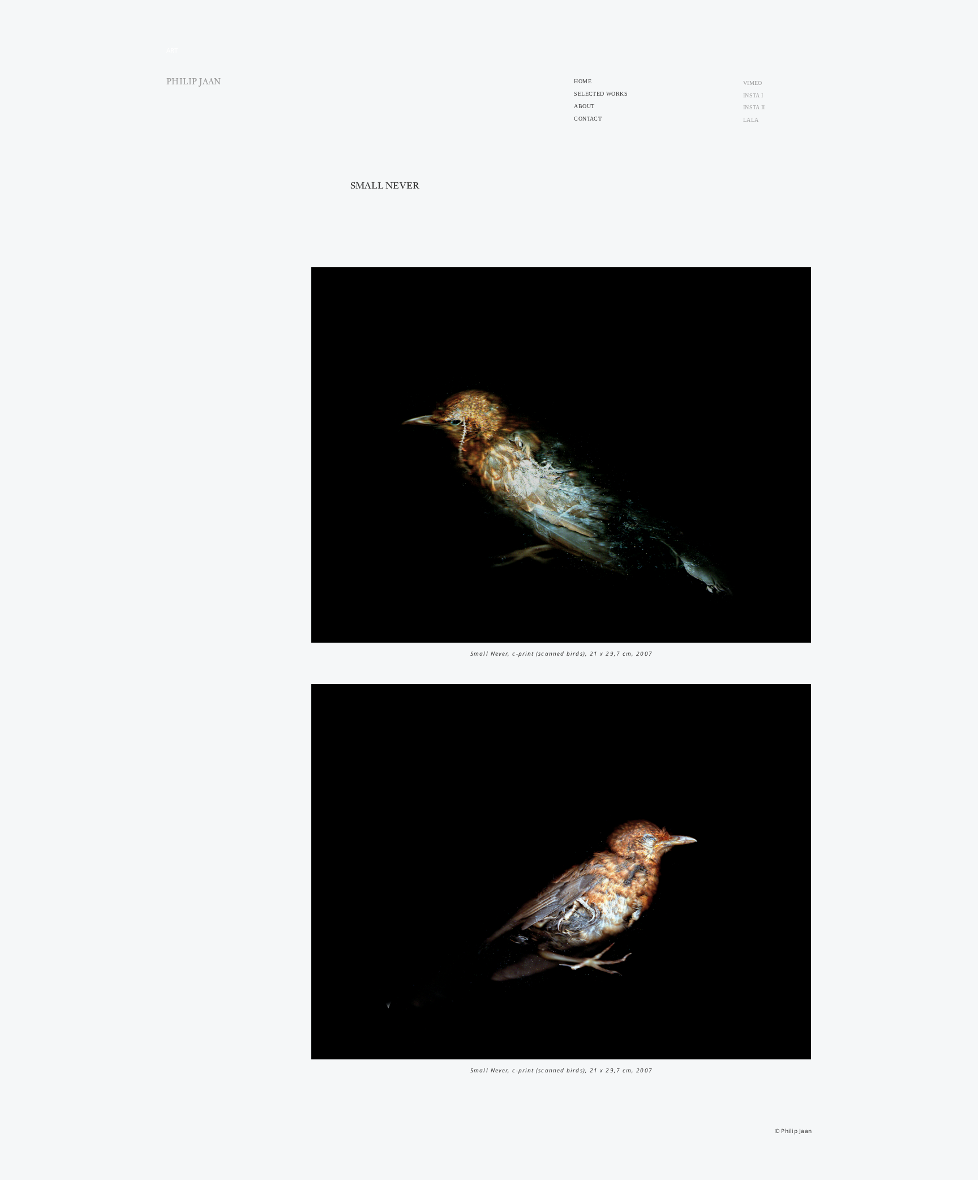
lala (750, 120)
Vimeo (752, 83)
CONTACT (588, 119)
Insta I (753, 95)
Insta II (754, 107)
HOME (582, 81)
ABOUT (584, 106)
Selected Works (601, 94)
